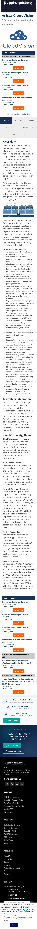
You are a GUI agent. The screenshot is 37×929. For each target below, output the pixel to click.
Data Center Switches (12, 825)
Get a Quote (18, 68)
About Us (7, 856)
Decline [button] (23, 925)
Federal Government (12, 868)
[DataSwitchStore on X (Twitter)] (12, 784)
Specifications (27, 127)
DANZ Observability (11, 834)
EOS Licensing (9, 837)
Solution (30, 120)
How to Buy (8, 859)
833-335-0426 (12, 895)
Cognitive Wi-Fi (10, 831)
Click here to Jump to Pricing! (18, 114)
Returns (7, 874)
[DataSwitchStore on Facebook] (7, 784)
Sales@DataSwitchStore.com (17, 898)
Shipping (7, 871)
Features (9, 127)
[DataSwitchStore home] (15, 763)
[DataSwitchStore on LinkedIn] (22, 784)
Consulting (8, 862)
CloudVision (8, 840)
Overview (6, 120)
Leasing (7, 865)
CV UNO (18, 120)
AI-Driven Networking (12, 797)
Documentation (19, 134)
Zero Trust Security (11, 803)
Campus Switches (10, 828)
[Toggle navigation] (6, 9)
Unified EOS (8, 809)
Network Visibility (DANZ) (14, 806)
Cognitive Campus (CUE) (13, 800)
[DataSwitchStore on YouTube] (17, 784)
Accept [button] (14, 925)
